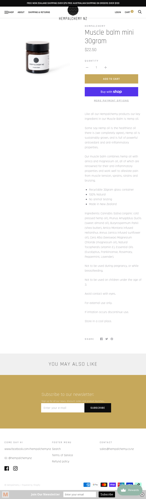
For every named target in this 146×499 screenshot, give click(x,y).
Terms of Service (62, 455)
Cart (129, 12)
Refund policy (60, 461)
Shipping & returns (39, 12)
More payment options (111, 100)
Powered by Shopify (31, 485)
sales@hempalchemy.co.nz (117, 449)
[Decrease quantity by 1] (87, 67)
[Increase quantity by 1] (105, 67)
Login (118, 12)
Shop (11, 12)
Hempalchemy (95, 26)
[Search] (140, 12)
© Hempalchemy (12, 485)
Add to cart (111, 79)
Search (56, 449)
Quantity (91, 60)
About (21, 12)
